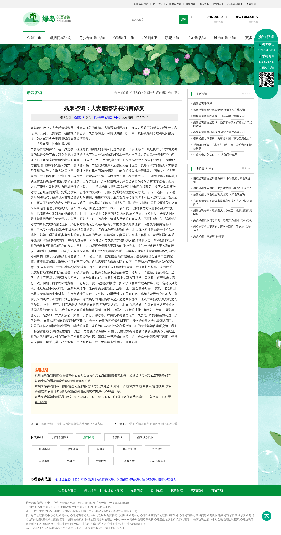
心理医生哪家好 (149, 515)
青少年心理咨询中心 (109, 519)
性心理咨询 (197, 38)
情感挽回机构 (43, 519)
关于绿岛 (157, 4)
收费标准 (218, 4)
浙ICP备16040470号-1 (111, 528)
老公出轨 (157, 449)
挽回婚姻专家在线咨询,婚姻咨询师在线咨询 (219, 194)
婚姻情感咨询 (60, 38)
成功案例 (197, 490)
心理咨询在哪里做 (134, 523)
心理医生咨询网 (63, 523)
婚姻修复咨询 (243, 515)
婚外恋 (101, 449)
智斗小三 (72, 461)
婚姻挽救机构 (145, 437)
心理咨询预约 (187, 515)
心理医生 (89, 515)
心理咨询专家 (173, 4)
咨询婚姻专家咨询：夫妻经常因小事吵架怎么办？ (222, 138)
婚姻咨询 (166, 92)
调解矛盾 (129, 461)
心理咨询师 (77, 515)
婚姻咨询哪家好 (202, 103)
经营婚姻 (101, 461)
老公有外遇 (129, 449)
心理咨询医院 (231, 519)
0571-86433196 (84, 396)
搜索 (184, 19)
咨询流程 (204, 4)
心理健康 (150, 38)
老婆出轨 (44, 461)
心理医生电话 (115, 523)
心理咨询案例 (234, 4)
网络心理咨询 (82, 523)
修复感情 (72, 449)
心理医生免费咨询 (106, 515)
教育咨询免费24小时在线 (208, 519)
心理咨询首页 (141, 4)
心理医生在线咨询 (165, 519)
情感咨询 (117, 437)
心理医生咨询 (124, 38)
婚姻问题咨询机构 (206, 515)
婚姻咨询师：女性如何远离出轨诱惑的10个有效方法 (72, 423)
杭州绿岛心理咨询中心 (107, 117)
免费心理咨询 (184, 519)
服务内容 (190, 4)
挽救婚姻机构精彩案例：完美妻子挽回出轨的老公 (222, 220)
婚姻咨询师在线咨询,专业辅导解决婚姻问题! (219, 116)
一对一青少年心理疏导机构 (137, 519)
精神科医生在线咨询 (41, 523)
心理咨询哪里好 (169, 515)
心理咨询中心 (61, 515)
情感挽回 (44, 449)
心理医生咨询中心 (128, 515)
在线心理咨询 (98, 523)
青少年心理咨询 (92, 38)
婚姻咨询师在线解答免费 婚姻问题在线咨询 (219, 109)
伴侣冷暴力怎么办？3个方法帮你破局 (215, 154)
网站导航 (217, 490)
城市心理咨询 (225, 38)
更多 (249, 38)
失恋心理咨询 (157, 461)
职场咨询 (172, 38)
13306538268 (102, 396)
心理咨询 (34, 38)
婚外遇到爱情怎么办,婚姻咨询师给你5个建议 (151, 423)
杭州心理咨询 (85, 528)
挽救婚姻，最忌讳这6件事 (208, 236)
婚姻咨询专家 (226, 515)
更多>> (246, 93)
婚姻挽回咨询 (59, 519)
